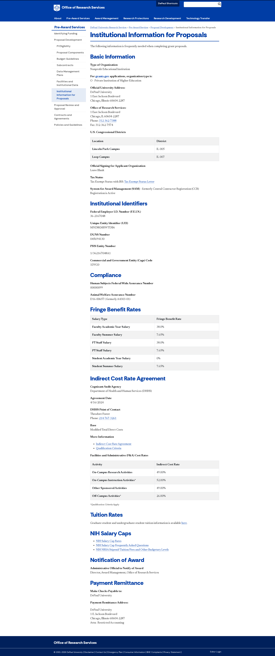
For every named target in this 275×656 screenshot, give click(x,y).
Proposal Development (68, 40)
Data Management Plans (68, 73)
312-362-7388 (107, 120)
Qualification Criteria (108, 448)
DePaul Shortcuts (168, 3)
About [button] (57, 18)
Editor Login (215, 652)
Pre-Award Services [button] (78, 18)
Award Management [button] (106, 18)
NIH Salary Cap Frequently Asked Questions (122, 545)
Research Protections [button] (136, 18)
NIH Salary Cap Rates (108, 541)
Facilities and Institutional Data (67, 83)
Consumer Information (134, 652)
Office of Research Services (83, 7)
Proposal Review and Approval (66, 106)
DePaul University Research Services (108, 27)
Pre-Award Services (69, 27)
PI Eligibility (63, 46)
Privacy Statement (172, 652)
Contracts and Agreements (63, 116)
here (184, 523)
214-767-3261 (107, 418)
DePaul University (57, 8)
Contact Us (101, 652)
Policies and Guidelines (68, 125)
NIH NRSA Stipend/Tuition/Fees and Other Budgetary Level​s (132, 549)
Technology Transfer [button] (198, 18)
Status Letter (139, 181)
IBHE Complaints (154, 652)
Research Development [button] (167, 18)
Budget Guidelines (68, 59)
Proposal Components (70, 52)
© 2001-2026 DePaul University (68, 652)
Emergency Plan (115, 652)
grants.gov (102, 76)
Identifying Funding (65, 33)
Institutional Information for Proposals (66, 95)
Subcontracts (65, 65)
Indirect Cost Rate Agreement (113, 444)
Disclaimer (89, 652)
